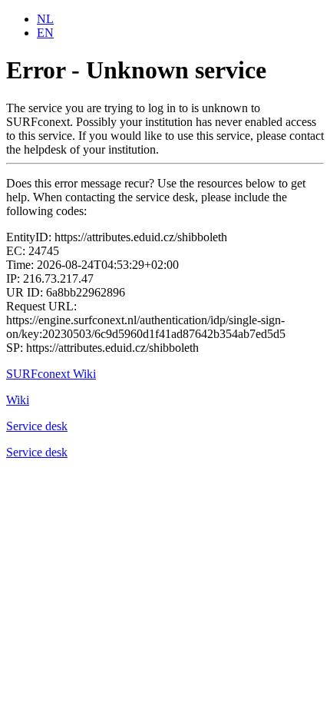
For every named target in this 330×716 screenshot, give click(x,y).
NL (45, 18)
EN (45, 32)
